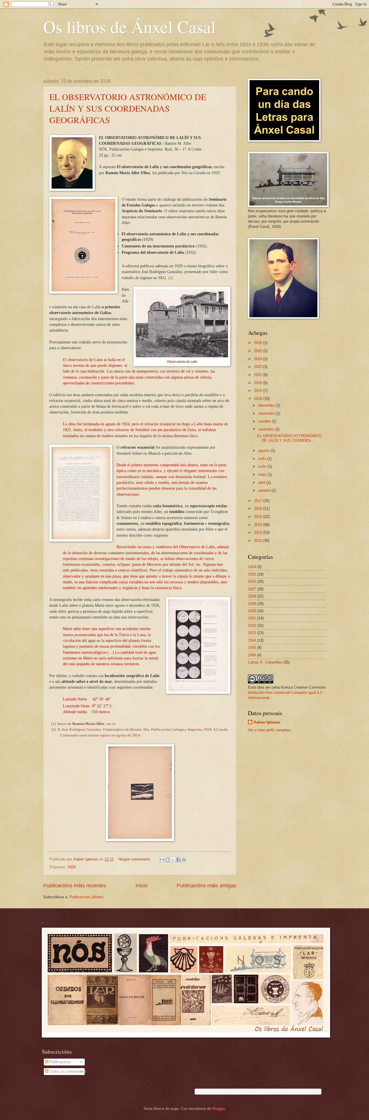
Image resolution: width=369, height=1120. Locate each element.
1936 (252, 655)
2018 (258, 398)
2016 (258, 508)
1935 (252, 647)
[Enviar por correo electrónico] (162, 859)
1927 (252, 589)
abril (262, 482)
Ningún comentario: (135, 859)
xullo (262, 458)
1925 (252, 574)
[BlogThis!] (167, 859)
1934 (252, 640)
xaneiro (265, 490)
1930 (252, 611)
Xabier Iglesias (267, 722)
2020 (258, 383)
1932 (252, 625)
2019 (258, 390)
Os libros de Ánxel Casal (129, 26)
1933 (252, 633)
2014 (258, 525)
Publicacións (59, 1062)
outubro (265, 421)
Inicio (141, 885)
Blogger (218, 1108)
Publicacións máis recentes (74, 885)
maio (263, 474)
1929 (71, 867)
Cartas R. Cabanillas (265, 662)
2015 (258, 516)
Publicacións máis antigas (206, 885)
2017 (258, 501)
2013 (258, 532)
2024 (258, 359)
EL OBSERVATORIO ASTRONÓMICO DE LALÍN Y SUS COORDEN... (289, 438)
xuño (263, 466)
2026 (258, 343)
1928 (252, 596)
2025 (258, 351)
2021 (258, 375)
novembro (267, 413)
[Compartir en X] (173, 859)
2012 (258, 540)
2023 (258, 366)
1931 (252, 618)
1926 (252, 581)
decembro (267, 405)
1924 (252, 567)
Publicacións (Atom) (86, 897)
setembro (266, 429)
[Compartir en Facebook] (178, 859)
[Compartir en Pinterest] (184, 859)
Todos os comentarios (67, 1071)
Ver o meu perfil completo (269, 730)
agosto (264, 450)
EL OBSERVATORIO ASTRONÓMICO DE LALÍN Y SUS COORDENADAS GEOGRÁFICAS (127, 108)
